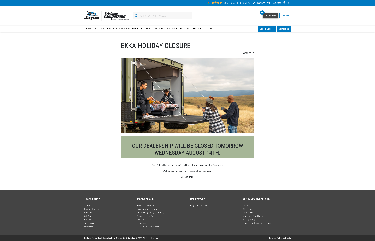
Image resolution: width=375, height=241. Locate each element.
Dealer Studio (285, 238)
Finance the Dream (145, 205)
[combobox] (162, 15)
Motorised (88, 226)
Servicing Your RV (145, 216)
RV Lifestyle (194, 28)
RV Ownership (175, 28)
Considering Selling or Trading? (151, 212)
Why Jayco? (247, 209)
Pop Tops (88, 212)
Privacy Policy (248, 219)
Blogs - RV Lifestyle (198, 205)
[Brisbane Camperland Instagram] (289, 2)
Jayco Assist (143, 223)
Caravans (88, 219)
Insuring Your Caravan (147, 209)
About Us (246, 205)
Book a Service (267, 28)
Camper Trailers (91, 209)
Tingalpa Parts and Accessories (256, 223)
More (207, 28)
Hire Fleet (137, 28)
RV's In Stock (119, 28)
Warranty (141, 219)
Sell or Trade (270, 15)
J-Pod (87, 205)
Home (88, 28)
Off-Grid (87, 216)
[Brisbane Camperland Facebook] (285, 2)
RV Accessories (154, 28)
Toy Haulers (89, 223)
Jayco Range (101, 28)
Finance (285, 15)
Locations (260, 2)
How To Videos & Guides (148, 226)
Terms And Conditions (252, 216)
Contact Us (284, 28)
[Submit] (136, 15)
